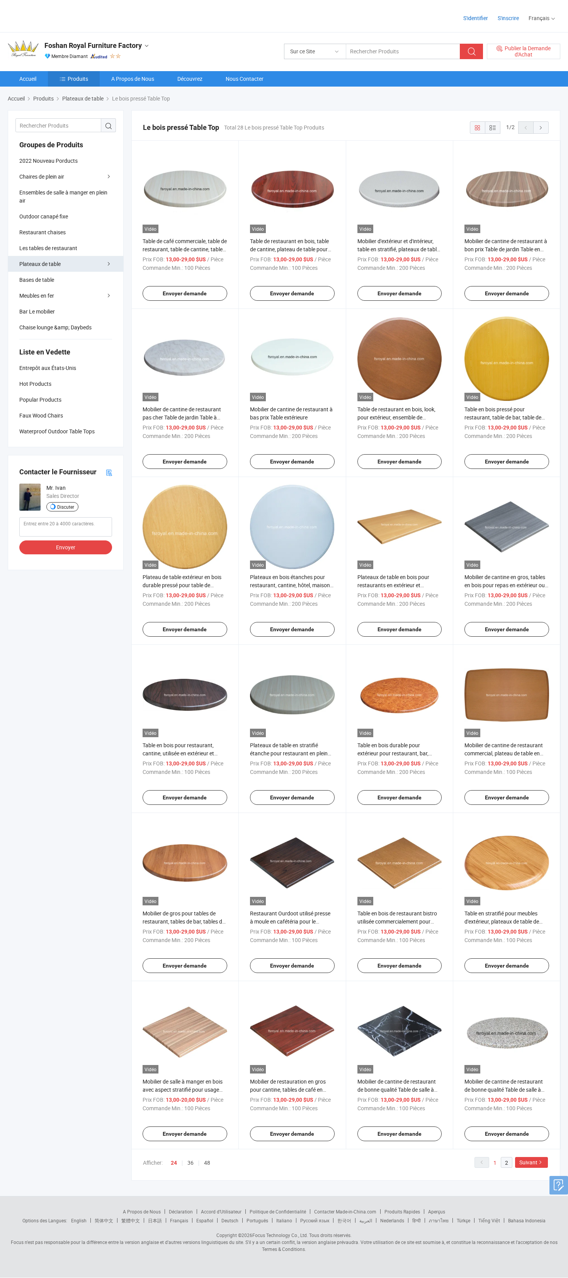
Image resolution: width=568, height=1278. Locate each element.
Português (257, 1220)
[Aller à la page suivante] (541, 127)
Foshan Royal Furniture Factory (93, 45)
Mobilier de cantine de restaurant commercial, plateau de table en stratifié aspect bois (503, 753)
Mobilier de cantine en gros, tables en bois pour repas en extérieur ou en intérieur (504, 585)
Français (179, 1220)
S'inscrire (508, 18)
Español (204, 1220)
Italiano (284, 1220)
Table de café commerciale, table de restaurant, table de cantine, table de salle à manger (185, 249)
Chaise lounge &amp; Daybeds (55, 327)
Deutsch (229, 1220)
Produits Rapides (402, 1211)
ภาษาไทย (439, 1220)
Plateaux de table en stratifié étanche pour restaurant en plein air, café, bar (289, 753)
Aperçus (436, 1211)
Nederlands (392, 1220)
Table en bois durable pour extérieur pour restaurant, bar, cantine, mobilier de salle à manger (398, 753)
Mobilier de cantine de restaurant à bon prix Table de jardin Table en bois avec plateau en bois (505, 249)
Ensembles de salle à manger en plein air (63, 196)
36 (190, 1162)
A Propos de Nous (132, 78)
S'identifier (475, 18)
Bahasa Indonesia (527, 1220)
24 (174, 1163)
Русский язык (314, 1220)
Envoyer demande (185, 293)
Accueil (27, 78)
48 (207, 1162)
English (79, 1220)
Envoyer (65, 547)
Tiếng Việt (489, 1220)
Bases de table (36, 279)
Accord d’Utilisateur (221, 1211)
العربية (365, 1220)
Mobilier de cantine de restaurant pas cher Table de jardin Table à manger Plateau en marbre (182, 417)
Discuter (65, 507)
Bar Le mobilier (37, 311)
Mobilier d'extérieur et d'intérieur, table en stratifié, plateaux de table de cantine (398, 249)
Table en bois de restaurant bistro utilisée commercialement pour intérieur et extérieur (397, 921)
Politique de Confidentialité (278, 1211)
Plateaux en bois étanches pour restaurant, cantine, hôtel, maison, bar (290, 585)
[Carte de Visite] (109, 472)
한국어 (344, 1220)
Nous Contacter (245, 78)
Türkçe (463, 1220)
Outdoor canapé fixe (43, 216)
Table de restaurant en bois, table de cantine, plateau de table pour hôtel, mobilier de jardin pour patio (290, 249)
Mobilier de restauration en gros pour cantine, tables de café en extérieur (288, 1089)
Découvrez (189, 78)
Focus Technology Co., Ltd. (280, 1235)
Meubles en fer (36, 295)
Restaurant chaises (42, 232)
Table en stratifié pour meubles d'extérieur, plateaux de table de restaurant (501, 921)
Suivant (528, 1162)
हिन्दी (416, 1220)
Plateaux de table (40, 264)
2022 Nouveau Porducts (48, 160)
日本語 (155, 1220)
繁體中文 (130, 1220)
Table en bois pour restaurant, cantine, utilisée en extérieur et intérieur (178, 753)
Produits (78, 78)
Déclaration (181, 1211)
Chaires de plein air (41, 176)
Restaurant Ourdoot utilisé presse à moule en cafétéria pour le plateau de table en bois (290, 921)
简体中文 (104, 1220)
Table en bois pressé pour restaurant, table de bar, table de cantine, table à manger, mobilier (502, 417)
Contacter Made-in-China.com (345, 1211)
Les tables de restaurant (48, 248)
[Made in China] (57, 15)
